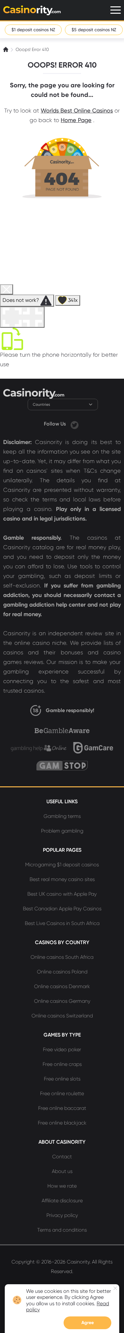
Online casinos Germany (62, 1001)
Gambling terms (62, 816)
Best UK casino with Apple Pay (62, 894)
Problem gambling (62, 831)
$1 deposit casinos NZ (33, 29)
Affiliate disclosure (62, 1201)
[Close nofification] (115, 1288)
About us (62, 1171)
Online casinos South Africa (62, 957)
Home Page (76, 120)
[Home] (6, 49)
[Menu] (115, 10)
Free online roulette (62, 1093)
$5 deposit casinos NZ (94, 29)
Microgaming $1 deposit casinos (62, 865)
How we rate (62, 1186)
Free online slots (62, 1079)
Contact (62, 1157)
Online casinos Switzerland (62, 1016)
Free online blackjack (62, 1123)
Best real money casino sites (62, 879)
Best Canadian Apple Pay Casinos (62, 909)
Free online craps (62, 1064)
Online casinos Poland (62, 972)
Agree (87, 1322)
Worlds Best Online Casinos (77, 110)
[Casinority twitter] (75, 424)
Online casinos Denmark (62, 986)
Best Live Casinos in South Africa (62, 923)
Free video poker (62, 1049)
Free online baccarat (62, 1108)
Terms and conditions (62, 1230)
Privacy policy (62, 1215)
